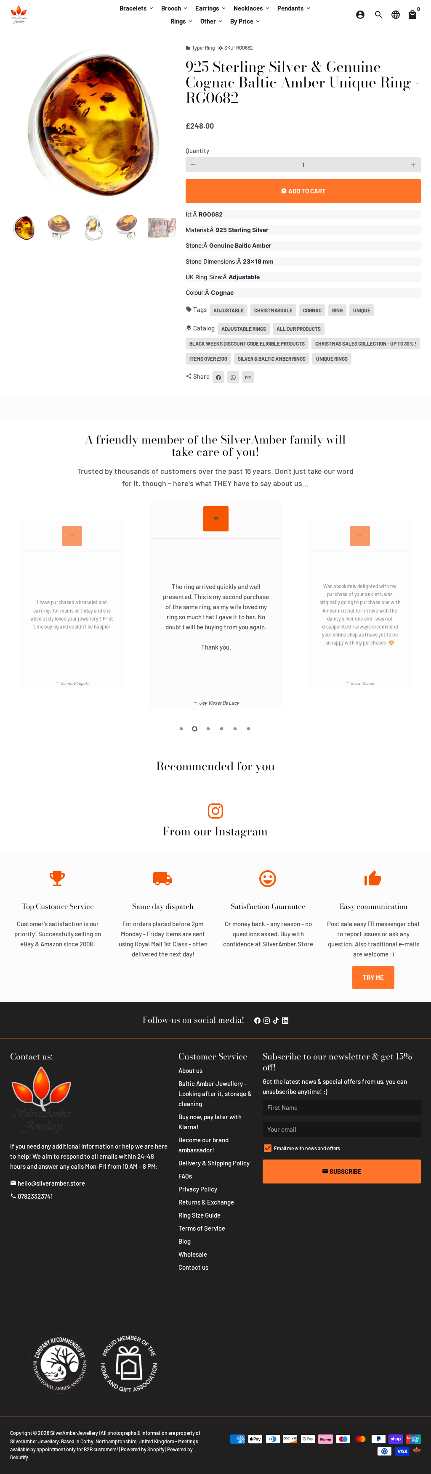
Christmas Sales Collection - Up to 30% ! (365, 343)
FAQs (185, 1176)
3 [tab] (209, 729)
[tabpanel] (216, 604)
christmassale (273, 310)
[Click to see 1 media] (24, 228)
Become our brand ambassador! (203, 1145)
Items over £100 (208, 359)
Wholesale (192, 1254)
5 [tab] (235, 729)
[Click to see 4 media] (127, 228)
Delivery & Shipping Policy (214, 1163)
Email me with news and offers (307, 1148)
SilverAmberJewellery (74, 1433)
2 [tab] (195, 729)
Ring (337, 310)
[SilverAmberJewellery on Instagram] (215, 812)
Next (164, 124)
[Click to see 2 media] (58, 228)
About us (190, 1070)
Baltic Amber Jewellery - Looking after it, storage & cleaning (215, 1093)
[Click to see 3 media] (93, 228)
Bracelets (137, 8)
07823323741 (31, 1196)
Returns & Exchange (206, 1202)
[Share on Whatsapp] (233, 377)
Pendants (294, 8)
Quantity (197, 150)
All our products (299, 329)
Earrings (211, 8)
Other (211, 21)
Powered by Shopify (143, 1449)
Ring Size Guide (199, 1215)
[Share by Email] (248, 377)
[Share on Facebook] (218, 377)
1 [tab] (182, 729)
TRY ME (373, 977)
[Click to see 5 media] (162, 228)
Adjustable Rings (243, 329)
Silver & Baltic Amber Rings (272, 359)
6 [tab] (249, 729)
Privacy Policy (197, 1189)
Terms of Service (201, 1228)
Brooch (175, 8)
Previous (14, 606)
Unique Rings (332, 359)
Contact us (193, 1267)
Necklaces (252, 8)
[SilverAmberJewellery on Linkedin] (285, 1020)
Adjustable (228, 310)
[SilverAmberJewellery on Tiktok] (276, 1020)
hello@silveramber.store (47, 1183)
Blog (184, 1241)
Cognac (312, 310)
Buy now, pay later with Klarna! (210, 1122)
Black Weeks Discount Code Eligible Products (247, 343)
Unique (361, 310)
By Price (245, 21)
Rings (182, 21)
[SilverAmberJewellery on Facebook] (257, 1020)
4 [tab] (222, 729)
